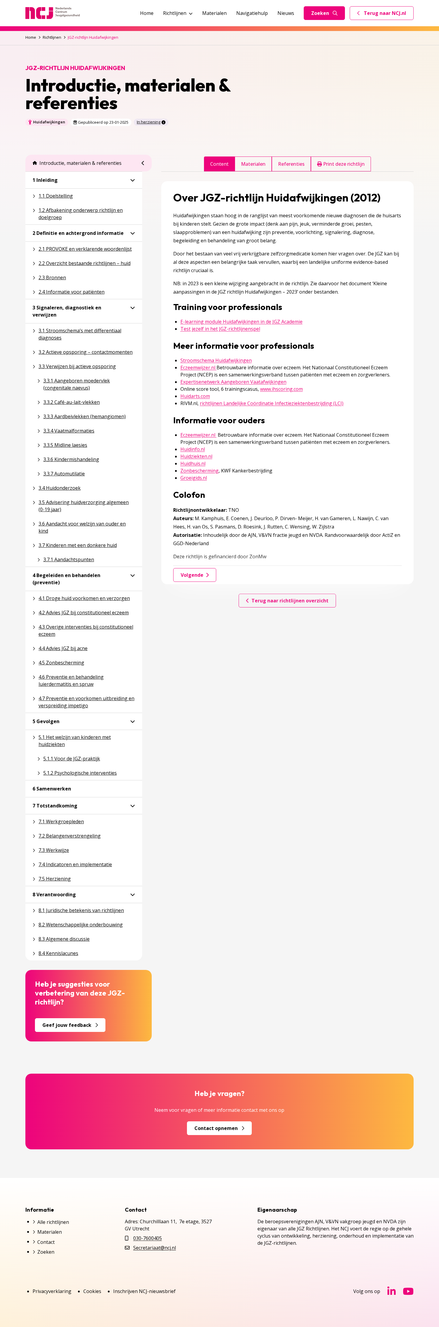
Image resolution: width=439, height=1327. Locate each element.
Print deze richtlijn (343, 164)
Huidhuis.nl (192, 463)
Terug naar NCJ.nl (385, 14)
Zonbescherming (199, 470)
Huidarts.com (195, 396)
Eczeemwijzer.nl (198, 367)
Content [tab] (219, 164)
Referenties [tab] (291, 164)
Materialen (214, 13)
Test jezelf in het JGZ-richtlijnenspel (220, 328)
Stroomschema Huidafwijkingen (216, 360)
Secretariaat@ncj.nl (154, 1247)
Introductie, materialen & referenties (80, 163)
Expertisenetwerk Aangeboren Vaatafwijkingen (233, 382)
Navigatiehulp (252, 13)
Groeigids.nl (193, 478)
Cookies (92, 1291)
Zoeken (320, 13)
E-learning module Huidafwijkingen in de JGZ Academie (241, 321)
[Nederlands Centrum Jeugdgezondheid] (52, 13)
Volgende (192, 575)
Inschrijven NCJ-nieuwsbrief (144, 1291)
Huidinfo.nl (192, 449)
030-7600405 (147, 1238)
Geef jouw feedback (66, 1025)
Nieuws (285, 13)
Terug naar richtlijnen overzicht (290, 600)
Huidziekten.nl (196, 456)
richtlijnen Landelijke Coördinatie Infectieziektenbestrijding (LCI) (271, 403)
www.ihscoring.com (281, 389)
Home (147, 13)
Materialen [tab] (253, 164)
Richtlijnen (174, 13)
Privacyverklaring (52, 1291)
